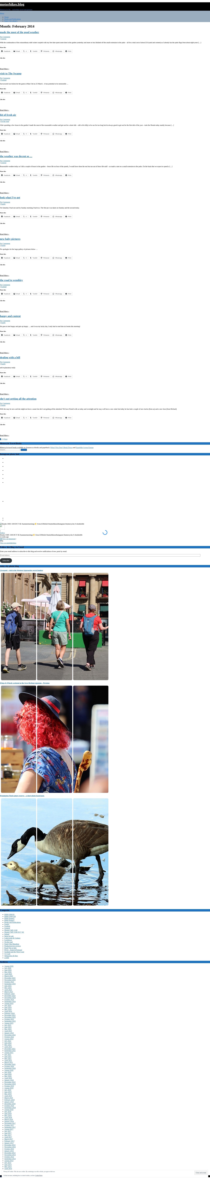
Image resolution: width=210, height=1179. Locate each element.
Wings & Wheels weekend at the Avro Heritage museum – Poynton (24, 683)
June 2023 (7, 1027)
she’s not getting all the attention (18, 398)
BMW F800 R (9, 914)
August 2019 (8, 1088)
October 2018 (9, 1106)
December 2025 (9, 978)
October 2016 (9, 1149)
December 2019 (9, 1082)
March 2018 (8, 1119)
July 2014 (7, 1163)
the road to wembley (11, 280)
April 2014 (8, 1169)
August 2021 (8, 1053)
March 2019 (8, 1098)
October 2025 (9, 982)
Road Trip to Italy (10, 948)
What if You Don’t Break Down (61, 447)
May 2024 (7, 1009)
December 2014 (9, 1153)
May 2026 (7, 972)
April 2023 (8, 1031)
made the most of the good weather (19, 32)
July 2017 (7, 1131)
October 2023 (9, 1019)
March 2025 (8, 992)
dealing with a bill (10, 357)
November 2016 (10, 1147)
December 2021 (9, 1049)
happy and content (10, 316)
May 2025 (7, 988)
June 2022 (7, 1043)
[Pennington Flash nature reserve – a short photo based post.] (54, 906)
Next (5, 439)
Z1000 (6, 958)
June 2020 (7, 1074)
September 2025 (10, 984)
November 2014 (10, 1155)
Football (3, 80)
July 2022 (7, 1041)
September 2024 (10, 1001)
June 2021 (7, 1056)
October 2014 (9, 1157)
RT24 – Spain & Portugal (13, 950)
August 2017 (8, 1129)
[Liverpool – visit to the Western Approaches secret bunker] (54, 680)
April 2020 (8, 1078)
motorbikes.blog (12, 4)
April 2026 (8, 974)
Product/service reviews (12, 946)
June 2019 (7, 1092)
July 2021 (7, 1055)
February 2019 (9, 1100)
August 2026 (8, 966)
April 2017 (8, 1137)
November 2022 (10, 1035)
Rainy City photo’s (10, 21)
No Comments (5, 37)
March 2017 (8, 1139)
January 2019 (9, 1102)
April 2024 (8, 1011)
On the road (5, 121)
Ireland (6, 934)
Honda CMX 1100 (10, 930)
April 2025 (8, 990)
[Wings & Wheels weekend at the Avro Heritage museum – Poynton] (54, 793)
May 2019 (7, 1094)
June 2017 (7, 1133)
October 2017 (9, 1125)
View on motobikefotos (8, 543)
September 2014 (10, 1159)
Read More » (4, 69)
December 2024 (9, 996)
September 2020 (10, 1068)
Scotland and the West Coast (14, 952)
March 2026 (8, 976)
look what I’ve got (10, 197)
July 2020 (7, 1072)
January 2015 (9, 1151)
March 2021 (8, 1062)
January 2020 (9, 1080)
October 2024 (9, 999)
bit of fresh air (8, 114)
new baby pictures (10, 238)
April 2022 (8, 1047)
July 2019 (7, 1090)
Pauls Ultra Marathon (11, 944)
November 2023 (10, 1017)
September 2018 (10, 1108)
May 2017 (7, 1135)
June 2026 (7, 970)
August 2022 (8, 1039)
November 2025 (10, 980)
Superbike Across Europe (85, 447)
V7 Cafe (7, 954)
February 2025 (9, 994)
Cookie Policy (39, 1175)
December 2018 (9, 1104)
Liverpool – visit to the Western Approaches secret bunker (21, 570)
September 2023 (10, 1021)
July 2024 (7, 1005)
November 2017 (10, 1123)
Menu (2, 13)
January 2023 (9, 1033)
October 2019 (9, 1086)
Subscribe (6, 560)
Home (6, 17)
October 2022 (9, 1037)
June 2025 (7, 986)
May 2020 (7, 1076)
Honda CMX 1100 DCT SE (14, 932)
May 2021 (7, 1058)
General (3, 39)
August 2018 (8, 1110)
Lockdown (8, 940)
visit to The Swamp (10, 73)
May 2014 (7, 1167)
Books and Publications (12, 19)
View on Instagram (8, 539)
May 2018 (7, 1115)
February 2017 (9, 1141)
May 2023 (7, 1029)
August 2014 (8, 1161)
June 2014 (7, 1165)
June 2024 (7, 1007)
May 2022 (7, 1045)
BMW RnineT (9, 918)
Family (3, 204)
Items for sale (9, 936)
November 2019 (10, 1084)
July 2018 (7, 1112)
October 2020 (9, 1066)
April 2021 (8, 1060)
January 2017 (9, 1143)
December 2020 (9, 1064)
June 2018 (7, 1113)
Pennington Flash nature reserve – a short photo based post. (22, 796)
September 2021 (10, 1051)
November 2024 (10, 998)
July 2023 (7, 1025)
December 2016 (9, 1145)
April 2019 (8, 1096)
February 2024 (9, 1013)
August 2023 (8, 1023)
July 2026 (7, 968)
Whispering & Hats (11, 956)
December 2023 (9, 1015)
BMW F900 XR (10, 916)
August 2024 (8, 1003)
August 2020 (8, 1070)
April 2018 (8, 1117)
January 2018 (9, 1121)
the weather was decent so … (16, 156)
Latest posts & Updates (12, 938)
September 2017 (10, 1127)
